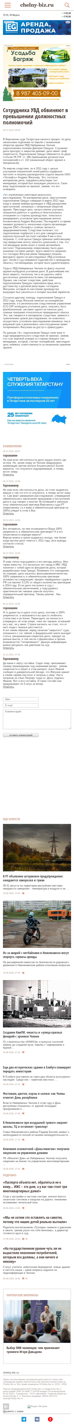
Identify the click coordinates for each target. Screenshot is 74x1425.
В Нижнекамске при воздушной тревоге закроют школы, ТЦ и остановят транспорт (35, 1124)
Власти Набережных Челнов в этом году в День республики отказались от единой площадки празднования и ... (32, 1105)
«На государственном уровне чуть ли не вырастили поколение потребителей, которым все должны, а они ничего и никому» (32, 1255)
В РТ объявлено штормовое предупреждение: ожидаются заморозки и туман (33, 878)
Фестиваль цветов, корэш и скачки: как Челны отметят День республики (34, 1095)
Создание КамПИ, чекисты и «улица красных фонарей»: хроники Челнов (32, 1034)
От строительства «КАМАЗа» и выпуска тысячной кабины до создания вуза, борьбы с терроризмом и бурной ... (33, 1044)
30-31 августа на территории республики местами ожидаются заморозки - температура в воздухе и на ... (35, 887)
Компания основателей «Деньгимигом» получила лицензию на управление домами (36, 1151)
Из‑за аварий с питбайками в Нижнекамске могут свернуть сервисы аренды (36, 955)
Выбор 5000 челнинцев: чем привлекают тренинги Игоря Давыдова (33, 1350)
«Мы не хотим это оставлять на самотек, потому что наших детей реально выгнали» (35, 1219)
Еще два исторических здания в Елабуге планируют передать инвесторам (37, 1069)
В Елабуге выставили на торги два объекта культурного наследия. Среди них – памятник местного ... (36, 1078)
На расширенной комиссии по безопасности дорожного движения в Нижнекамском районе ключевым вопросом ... (36, 965)
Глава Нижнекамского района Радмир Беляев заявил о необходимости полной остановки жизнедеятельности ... (37, 1133)
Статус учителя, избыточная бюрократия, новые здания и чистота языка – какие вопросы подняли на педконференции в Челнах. (36, 1270)
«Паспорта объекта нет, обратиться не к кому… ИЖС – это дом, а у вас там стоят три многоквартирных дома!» (35, 1186)
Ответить (8, 474)
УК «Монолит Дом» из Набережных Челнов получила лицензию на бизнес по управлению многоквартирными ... (36, 1161)
